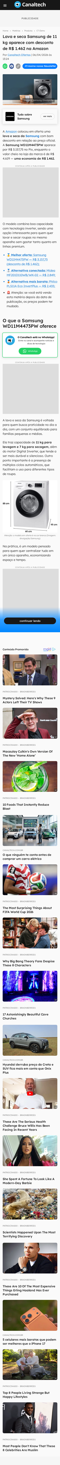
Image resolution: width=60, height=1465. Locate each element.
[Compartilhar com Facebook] (11, 66)
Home (5, 30)
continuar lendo (30, 621)
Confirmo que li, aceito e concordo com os (31, 73)
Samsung (32, 136)
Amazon (11, 131)
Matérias (16, 30)
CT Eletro (40, 30)
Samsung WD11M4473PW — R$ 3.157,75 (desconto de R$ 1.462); (27, 259)
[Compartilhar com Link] (18, 66)
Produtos (28, 30)
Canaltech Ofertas (19, 54)
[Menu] (5, 6)
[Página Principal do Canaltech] (30, 7)
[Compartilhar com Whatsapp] (5, 66)
